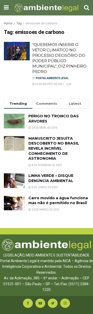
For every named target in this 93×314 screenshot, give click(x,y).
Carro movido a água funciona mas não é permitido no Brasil (58, 200)
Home (8, 23)
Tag (19, 23)
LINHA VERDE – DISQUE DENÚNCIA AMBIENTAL (50, 178)
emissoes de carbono (41, 23)
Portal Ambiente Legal (52, 78)
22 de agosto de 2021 (49, 84)
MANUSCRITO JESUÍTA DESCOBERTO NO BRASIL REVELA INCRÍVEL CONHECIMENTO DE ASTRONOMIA (53, 148)
